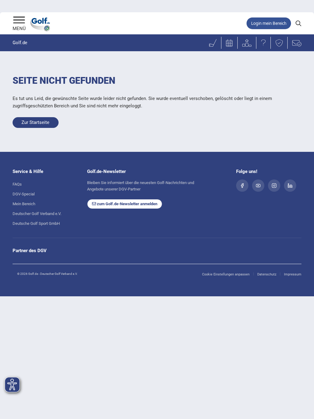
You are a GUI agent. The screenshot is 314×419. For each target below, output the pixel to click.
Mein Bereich (24, 204)
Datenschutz (266, 274)
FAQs (17, 184)
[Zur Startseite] (19, 21)
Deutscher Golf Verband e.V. (37, 213)
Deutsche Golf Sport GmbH (36, 223)
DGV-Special (24, 194)
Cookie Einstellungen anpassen (226, 274)
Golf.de (20, 42)
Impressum (292, 274)
